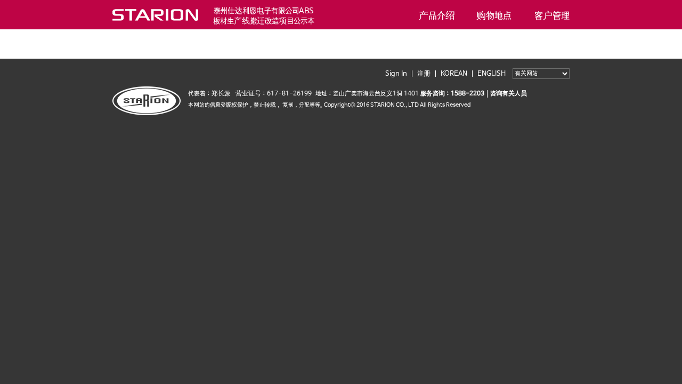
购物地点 (494, 14)
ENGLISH (491, 74)
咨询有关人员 (508, 94)
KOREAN (454, 74)
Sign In (396, 74)
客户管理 (551, 14)
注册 (424, 74)
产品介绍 (437, 14)
